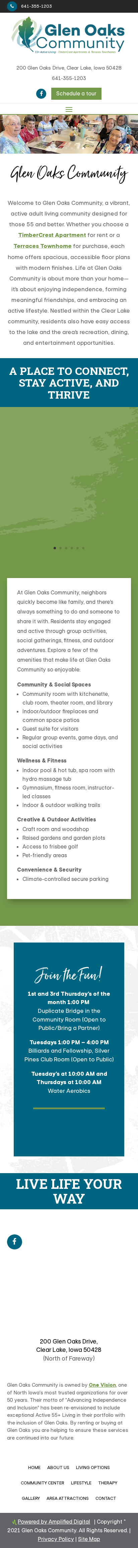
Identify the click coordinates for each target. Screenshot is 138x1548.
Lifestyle (81, 1483)
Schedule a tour (76, 93)
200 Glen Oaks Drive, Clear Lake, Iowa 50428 (69, 68)
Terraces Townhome (42, 246)
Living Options (93, 1467)
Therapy (107, 1483)
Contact (105, 1498)
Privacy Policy (56, 1539)
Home (34, 1467)
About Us (58, 1467)
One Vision (102, 1385)
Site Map (89, 1539)
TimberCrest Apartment (52, 235)
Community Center (42, 1483)
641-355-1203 (36, 6)
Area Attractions (68, 1498)
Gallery (31, 1498)
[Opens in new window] (41, 94)
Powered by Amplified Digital (54, 1521)
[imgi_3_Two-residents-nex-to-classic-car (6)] (69, 556)
